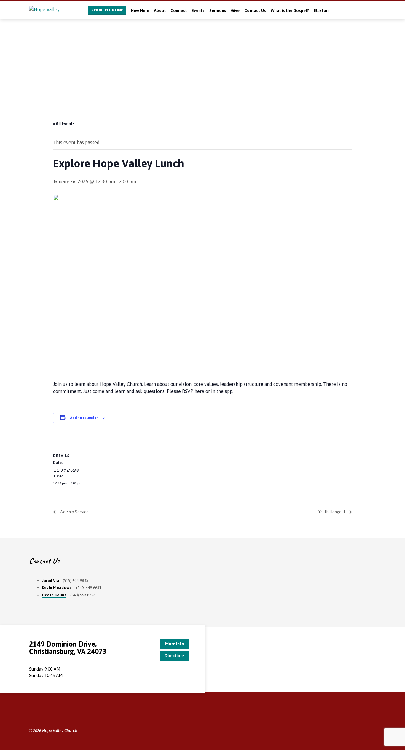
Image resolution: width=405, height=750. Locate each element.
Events (198, 10)
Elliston (321, 10)
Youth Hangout (332, 511)
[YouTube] (50, 714)
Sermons (217, 10)
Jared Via (50, 580)
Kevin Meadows (56, 587)
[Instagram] (59, 714)
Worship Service (74, 511)
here (199, 391)
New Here (140, 10)
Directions (175, 655)
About (160, 10)
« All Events (64, 123)
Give (235, 10)
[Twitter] (366, 10)
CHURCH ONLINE (107, 10)
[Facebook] (373, 10)
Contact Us (255, 10)
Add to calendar (84, 418)
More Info (174, 643)
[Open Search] (355, 10)
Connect (178, 10)
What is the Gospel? (290, 10)
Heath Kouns (54, 595)
